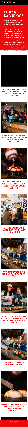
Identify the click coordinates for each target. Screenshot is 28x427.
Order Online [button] (14, 421)
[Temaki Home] (8, 2)
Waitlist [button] (14, 425)
